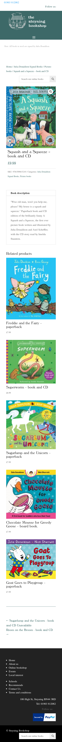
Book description (20, 193)
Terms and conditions (20, 692)
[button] (50, 91)
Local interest (16, 675)
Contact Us (14, 688)
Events (12, 671)
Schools (13, 681)
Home (9, 66)
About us (13, 664)
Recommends (16, 685)
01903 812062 (11, 2)
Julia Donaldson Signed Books (28, 66)
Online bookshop (18, 667)
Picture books (25, 176)
